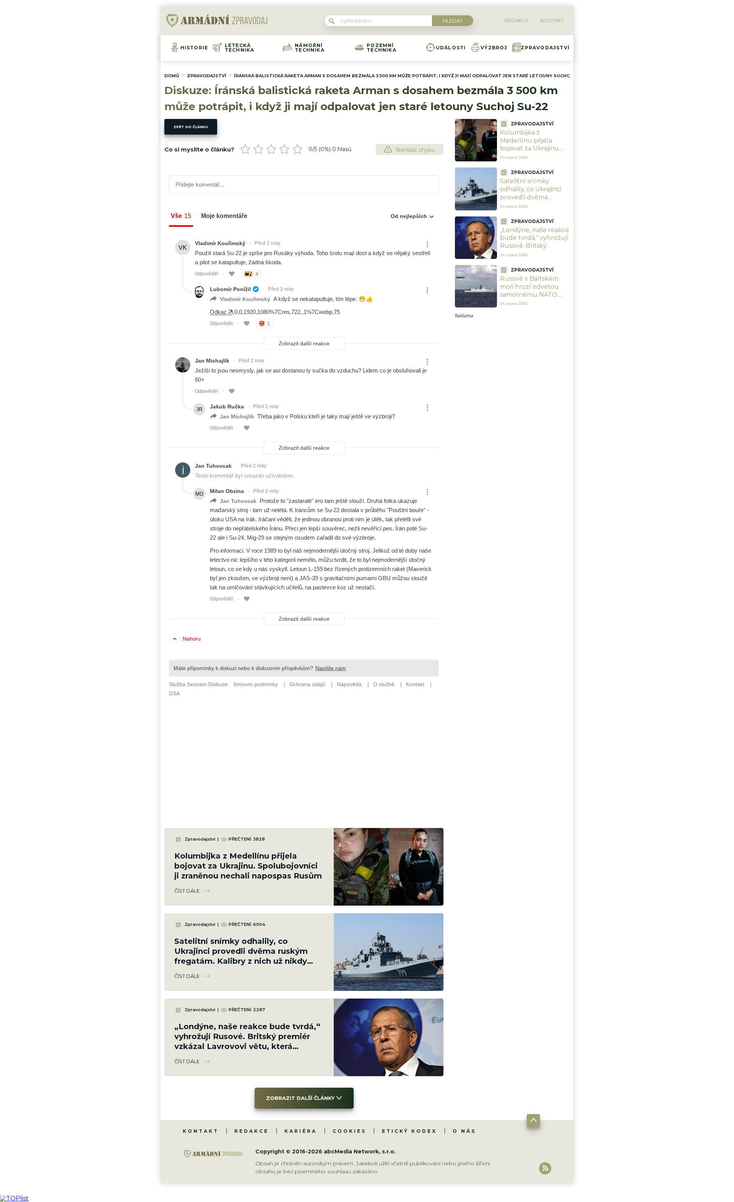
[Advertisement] (512, 433)
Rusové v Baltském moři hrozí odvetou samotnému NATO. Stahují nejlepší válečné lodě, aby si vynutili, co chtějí (529, 298)
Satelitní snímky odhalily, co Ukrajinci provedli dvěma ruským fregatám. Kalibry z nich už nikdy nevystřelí (534, 200)
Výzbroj (494, 48)
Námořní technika (310, 47)
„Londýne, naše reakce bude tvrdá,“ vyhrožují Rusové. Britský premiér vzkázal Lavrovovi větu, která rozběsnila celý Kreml (534, 249)
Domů (171, 75)
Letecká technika (240, 47)
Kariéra (300, 1131)
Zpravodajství (545, 48)
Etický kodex (409, 1131)
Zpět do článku (191, 127)
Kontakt (201, 1131)
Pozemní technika (381, 47)
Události (451, 48)
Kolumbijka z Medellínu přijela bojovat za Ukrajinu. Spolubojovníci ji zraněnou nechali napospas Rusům (248, 865)
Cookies (349, 1131)
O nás (464, 1131)
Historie (194, 48)
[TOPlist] (14, 1198)
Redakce (251, 1131)
